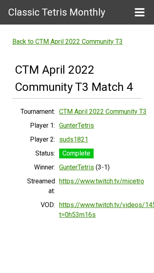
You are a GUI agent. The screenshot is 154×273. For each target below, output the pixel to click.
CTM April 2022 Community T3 (103, 111)
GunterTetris (76, 125)
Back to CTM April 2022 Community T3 (67, 41)
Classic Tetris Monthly (56, 12)
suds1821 (73, 139)
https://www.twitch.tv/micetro (101, 181)
